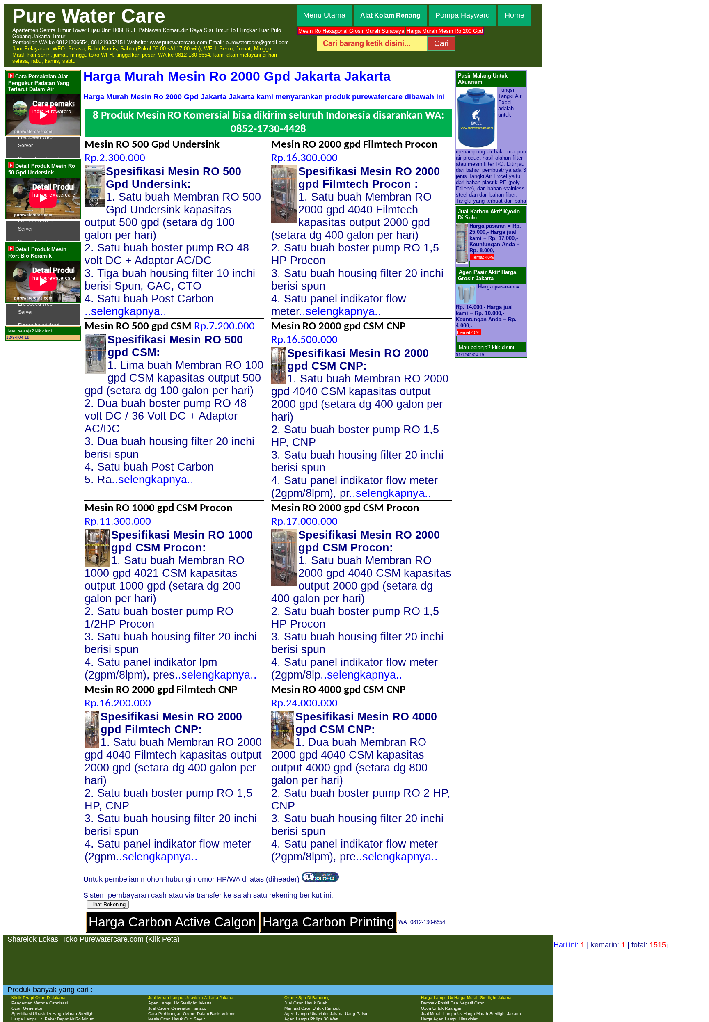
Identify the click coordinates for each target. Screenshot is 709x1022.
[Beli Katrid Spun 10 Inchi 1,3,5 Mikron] (456, 339)
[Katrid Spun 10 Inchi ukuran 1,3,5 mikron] (466, 287)
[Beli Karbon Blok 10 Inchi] (469, 264)
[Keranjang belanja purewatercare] (320, 879)
